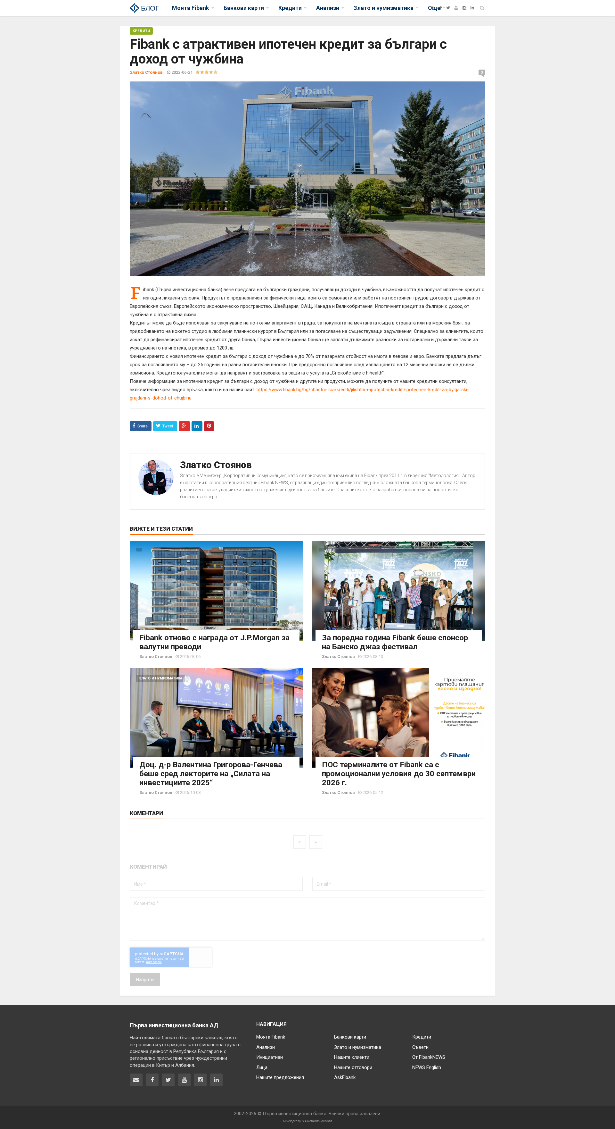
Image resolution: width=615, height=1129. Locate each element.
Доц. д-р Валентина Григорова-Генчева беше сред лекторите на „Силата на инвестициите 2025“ (210, 773)
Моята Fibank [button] (190, 7)
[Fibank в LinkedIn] (216, 1080)
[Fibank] (433, 7)
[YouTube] (456, 7)
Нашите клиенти (351, 1057)
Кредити (141, 31)
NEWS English (426, 1067)
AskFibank (345, 1077)
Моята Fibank (270, 1037)
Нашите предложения (280, 1077)
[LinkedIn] (472, 7)
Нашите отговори (353, 1067)
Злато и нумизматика (160, 678)
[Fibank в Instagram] (200, 1080)
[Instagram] (464, 7)
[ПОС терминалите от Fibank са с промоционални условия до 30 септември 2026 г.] (398, 718)
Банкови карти (350, 1037)
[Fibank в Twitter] (168, 1080)
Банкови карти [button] (244, 7)
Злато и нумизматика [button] (384, 7)
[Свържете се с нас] (136, 1080)
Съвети (420, 1047)
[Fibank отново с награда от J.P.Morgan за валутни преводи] (216, 591)
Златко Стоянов (216, 464)
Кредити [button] (290, 7)
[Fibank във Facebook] (152, 1080)
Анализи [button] (327, 7)
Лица (261, 1067)
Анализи (265, 1047)
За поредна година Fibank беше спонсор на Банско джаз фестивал (395, 642)
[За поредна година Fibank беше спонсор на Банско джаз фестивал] (398, 591)
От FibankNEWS (428, 1057)
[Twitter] (448, 7)
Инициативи (269, 1057)
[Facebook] (440, 7)
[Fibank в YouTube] (184, 1080)
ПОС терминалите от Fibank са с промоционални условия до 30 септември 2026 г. (399, 773)
